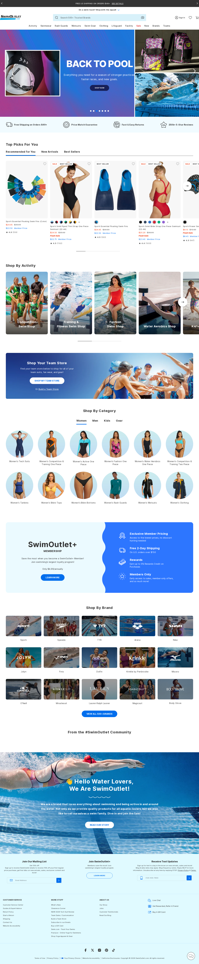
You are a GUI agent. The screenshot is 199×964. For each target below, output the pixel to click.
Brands (156, 26)
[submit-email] (58, 880)
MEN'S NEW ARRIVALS (99, 97)
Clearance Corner (58, 908)
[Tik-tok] (113, 950)
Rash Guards (61, 26)
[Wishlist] (190, 17)
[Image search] (142, 17)
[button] (194, 71)
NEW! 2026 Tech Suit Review (62, 912)
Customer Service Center (13, 905)
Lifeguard (117, 26)
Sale (138, 26)
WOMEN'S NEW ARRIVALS (99, 88)
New (146, 26)
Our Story (103, 905)
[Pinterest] (106, 950)
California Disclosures (111, 958)
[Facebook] (85, 950)
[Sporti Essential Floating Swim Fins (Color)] (27, 189)
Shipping (6, 919)
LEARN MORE (99, 876)
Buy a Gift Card (57, 926)
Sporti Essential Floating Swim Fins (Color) (26, 221)
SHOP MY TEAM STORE (47, 380)
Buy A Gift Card (159, 912)
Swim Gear (90, 26)
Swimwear (45, 26)
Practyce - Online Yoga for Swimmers (66, 933)
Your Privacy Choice (72, 958)
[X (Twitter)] (92, 950)
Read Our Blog (105, 915)
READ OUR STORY (99, 825)
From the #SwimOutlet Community (99, 732)
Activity (33, 26)
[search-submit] (56, 17)
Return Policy (8, 912)
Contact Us (7, 922)
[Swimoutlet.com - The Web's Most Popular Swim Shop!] (10, 17)
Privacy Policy (183, 870)
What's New (56, 905)
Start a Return (8, 915)
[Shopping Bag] (197, 17)
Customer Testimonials (109, 912)
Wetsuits (76, 26)
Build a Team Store (48, 389)
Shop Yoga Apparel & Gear (62, 936)
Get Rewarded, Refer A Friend (165, 906)
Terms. (193, 870)
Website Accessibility (11, 926)
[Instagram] (99, 950)
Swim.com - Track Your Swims (63, 929)
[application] (191, 956)
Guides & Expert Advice (12, 908)
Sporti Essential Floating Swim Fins (111, 226)
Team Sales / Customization (62, 915)
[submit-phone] (189, 877)
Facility (129, 26)
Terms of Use (40, 958)
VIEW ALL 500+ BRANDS (100, 714)
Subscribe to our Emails (61, 922)
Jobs (102, 908)
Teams (166, 26)
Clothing (103, 26)
